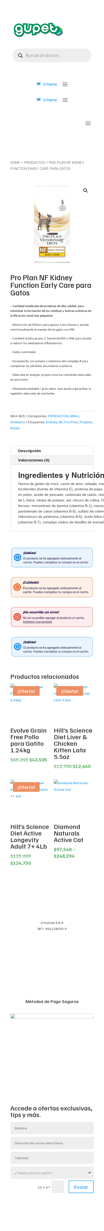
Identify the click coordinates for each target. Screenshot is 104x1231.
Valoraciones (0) (33, 459)
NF (61, 422)
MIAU (74, 416)
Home (15, 163)
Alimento (17, 422)
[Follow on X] (52, 1205)
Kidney (51, 422)
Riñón (15, 428)
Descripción (29, 450)
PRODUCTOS (34, 163)
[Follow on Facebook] (42, 1205)
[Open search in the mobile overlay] (52, 55)
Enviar (81, 1186)
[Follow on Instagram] (62, 1205)
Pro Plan (71, 422)
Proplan (86, 422)
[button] (85, 190)
